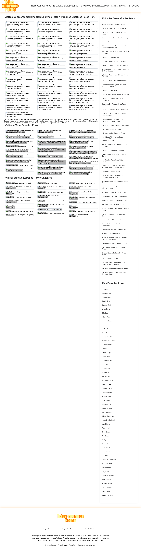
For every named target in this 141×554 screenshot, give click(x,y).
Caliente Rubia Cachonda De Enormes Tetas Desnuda (112, 120)
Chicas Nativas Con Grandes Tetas (114, 229)
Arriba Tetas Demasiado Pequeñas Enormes (114, 155)
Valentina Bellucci (108, 420)
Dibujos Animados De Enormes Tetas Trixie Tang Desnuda (115, 46)
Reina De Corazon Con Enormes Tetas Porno (114, 224)
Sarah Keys (106, 301)
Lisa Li (104, 349)
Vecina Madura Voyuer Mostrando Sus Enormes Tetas (114, 238)
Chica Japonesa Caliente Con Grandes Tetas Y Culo (112, 176)
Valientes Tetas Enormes (111, 233)
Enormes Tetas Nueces (110, 57)
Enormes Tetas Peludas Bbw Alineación (112, 99)
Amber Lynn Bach (108, 341)
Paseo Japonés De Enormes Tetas (114, 28)
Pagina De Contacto (69, 529)
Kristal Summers (108, 416)
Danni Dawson (107, 444)
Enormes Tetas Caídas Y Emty (113, 150)
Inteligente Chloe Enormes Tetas (114, 192)
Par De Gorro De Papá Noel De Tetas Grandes (115, 52)
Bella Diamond (107, 432)
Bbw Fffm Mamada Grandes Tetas (114, 243)
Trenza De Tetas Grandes (111, 171)
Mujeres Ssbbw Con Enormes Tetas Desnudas (115, 182)
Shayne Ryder (107, 305)
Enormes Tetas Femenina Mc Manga (115, 38)
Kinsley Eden (106, 396)
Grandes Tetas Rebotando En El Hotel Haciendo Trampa (113, 263)
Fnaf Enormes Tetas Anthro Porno (114, 81)
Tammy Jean (106, 297)
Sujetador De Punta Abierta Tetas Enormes (114, 105)
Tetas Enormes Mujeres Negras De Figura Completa (114, 85)
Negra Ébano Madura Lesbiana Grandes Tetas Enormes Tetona (113, 166)
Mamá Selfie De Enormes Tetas (113, 24)
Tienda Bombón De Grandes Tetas (114, 196)
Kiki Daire (105, 436)
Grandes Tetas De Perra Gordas (113, 61)
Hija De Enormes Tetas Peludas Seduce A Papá (113, 187)
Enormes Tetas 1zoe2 (110, 90)
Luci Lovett (106, 368)
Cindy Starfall (107, 487)
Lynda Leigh (106, 353)
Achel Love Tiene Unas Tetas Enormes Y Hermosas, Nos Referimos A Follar (112, 138)
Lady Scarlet (106, 452)
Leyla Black (106, 448)
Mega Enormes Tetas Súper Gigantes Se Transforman (115, 70)
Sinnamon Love (107, 380)
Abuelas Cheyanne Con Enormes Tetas (114, 248)
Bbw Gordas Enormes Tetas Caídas (115, 65)
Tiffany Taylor (107, 345)
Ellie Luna (105, 289)
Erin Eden (105, 313)
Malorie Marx (106, 372)
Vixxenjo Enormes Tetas (110, 42)
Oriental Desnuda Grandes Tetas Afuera (114, 254)
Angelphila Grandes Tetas (111, 129)
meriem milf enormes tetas (44, 121)
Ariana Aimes (106, 317)
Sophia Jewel (106, 412)
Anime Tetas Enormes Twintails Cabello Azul (113, 215)
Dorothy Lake (107, 388)
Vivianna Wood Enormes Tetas (113, 220)
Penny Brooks (107, 337)
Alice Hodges (106, 400)
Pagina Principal (119, 6)
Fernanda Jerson (108, 495)
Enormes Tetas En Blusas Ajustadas (115, 110)
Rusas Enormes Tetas (110, 259)
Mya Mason (106, 424)
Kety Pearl (105, 471)
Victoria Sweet (107, 483)
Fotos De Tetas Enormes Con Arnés (115, 268)
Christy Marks (107, 392)
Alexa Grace (106, 333)
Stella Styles (106, 404)
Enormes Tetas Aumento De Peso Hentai (114, 33)
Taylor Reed (106, 329)
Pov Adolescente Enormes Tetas (113, 204)
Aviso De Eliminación (91, 529)
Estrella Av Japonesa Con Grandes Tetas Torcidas (114, 114)
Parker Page (106, 479)
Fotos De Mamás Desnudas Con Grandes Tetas (114, 273)
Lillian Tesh (106, 356)
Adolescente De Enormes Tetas (113, 133)
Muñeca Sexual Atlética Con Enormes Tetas (115, 209)
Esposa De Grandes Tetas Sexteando (115, 94)
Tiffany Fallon (107, 360)
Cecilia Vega (106, 293)
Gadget (104, 440)
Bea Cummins (107, 464)
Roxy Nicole (106, 428)
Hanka (104, 325)
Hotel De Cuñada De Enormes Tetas (115, 200)
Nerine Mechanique (109, 460)
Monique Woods (108, 475)
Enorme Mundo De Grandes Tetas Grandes (114, 145)
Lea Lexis (105, 364)
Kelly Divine (106, 491)
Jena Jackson (107, 321)
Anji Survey (106, 376)
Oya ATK (105, 456)
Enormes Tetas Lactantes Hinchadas (115, 125)
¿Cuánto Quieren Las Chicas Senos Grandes (115, 76)
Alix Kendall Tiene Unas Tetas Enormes (112, 161)
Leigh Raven (106, 309)
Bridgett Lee (106, 384)
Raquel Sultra (107, 408)
